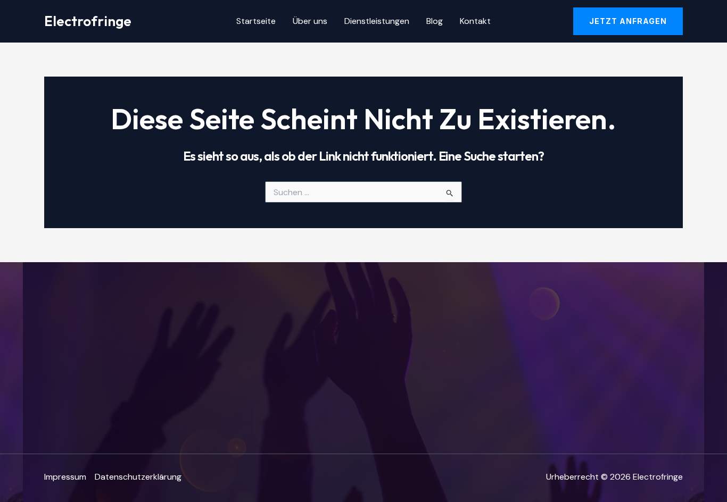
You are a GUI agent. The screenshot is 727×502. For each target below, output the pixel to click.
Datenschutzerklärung (138, 476)
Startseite (256, 21)
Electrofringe (87, 21)
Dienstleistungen (376, 21)
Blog (434, 21)
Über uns (310, 21)
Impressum (65, 476)
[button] (628, 21)
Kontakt (475, 21)
